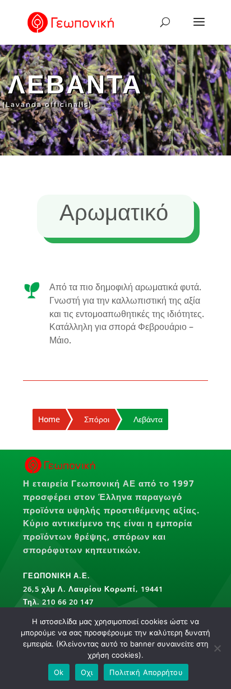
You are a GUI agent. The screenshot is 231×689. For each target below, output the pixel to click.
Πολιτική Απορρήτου (146, 672)
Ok (59, 672)
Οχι (87, 672)
